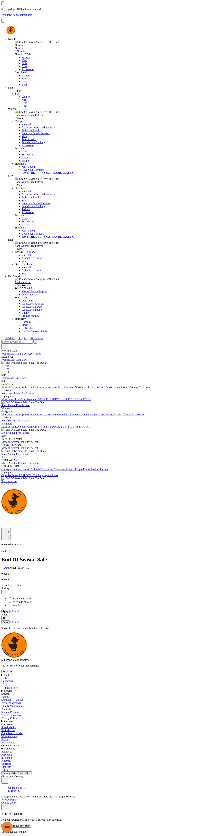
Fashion (26, 160)
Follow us (10, 748)
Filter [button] (18, 585)
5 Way (25, 224)
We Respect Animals (33, 303)
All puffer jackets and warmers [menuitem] (27, 387)
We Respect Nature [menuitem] (51, 469)
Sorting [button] (7, 585)
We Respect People (32, 309)
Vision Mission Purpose (34, 291)
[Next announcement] (2, 21)
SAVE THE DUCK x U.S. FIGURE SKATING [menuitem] (64, 399)
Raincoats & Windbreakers (36, 133)
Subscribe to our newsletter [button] (15, 659)
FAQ (4, 684)
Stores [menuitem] (15, 475)
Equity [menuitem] (87, 469)
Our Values (28, 294)
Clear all (14, 611)
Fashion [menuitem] (33, 393)
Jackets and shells (31, 130)
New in (19, 48)
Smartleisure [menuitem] (15, 393)
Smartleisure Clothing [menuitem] (127, 387)
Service (8, 690)
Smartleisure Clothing (33, 142)
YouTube (6, 763)
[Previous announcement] (2, 3)
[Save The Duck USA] (10, 30)
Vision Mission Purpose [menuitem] (14, 463)
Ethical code (8, 730)
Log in (22, 338)
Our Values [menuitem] (33, 463)
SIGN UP (7, 671)
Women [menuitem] (5, 353)
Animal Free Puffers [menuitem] (22, 441)
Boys (24, 66)
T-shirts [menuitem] (127, 414)
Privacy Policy (9, 718)
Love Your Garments (33, 169)
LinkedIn (6, 766)
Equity (25, 312)
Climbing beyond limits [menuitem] (45, 475)
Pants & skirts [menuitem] (107, 387)
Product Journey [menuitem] (99, 469)
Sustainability (8, 727)
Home (4, 567)
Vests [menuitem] (96, 387)
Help (7, 674)
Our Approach (29, 300)
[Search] (3, 517)
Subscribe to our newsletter (16, 826)
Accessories (28, 69)
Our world (10, 721)
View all (26, 124)
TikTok (5, 769)
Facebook (6, 754)
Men (24, 60)
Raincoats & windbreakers (36, 203)
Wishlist (10, 338)
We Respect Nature (32, 306)
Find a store (36, 338)
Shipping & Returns (12, 699)
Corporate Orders (10, 745)
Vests (24, 136)
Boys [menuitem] (25, 353)
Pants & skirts (29, 139)
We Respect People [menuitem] (72, 469)
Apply (5, 611)
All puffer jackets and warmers (38, 127)
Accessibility (8, 742)
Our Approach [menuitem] (9, 469)
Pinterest (6, 760)
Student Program (10, 712)
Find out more (23, 282)
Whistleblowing (9, 736)
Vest (24, 261)
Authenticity (8, 709)
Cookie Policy (9, 802)
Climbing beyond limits (34, 331)
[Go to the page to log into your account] (2, 521)
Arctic (25, 157)
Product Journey (30, 315)
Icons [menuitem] (4, 393)
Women (26, 57)
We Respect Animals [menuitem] (28, 469)
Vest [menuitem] (35, 441)
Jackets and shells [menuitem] (54, 387)
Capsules (26, 321)
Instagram (6, 757)
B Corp (5, 739)
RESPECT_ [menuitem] (26, 475)
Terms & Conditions (12, 715)
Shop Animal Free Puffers (29, 115)
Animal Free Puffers (32, 258)
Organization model (12, 733)
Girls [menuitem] (19, 353)
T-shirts (26, 209)
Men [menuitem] (13, 353)
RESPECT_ (28, 327)
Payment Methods (11, 702)
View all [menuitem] (6, 387)
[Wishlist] (3, 526)
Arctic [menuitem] (25, 393)
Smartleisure (28, 154)
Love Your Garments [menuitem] (26, 399)
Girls (24, 63)
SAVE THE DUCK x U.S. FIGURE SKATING (48, 172)
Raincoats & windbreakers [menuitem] (84, 414)
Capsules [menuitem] (6, 475)
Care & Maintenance (12, 706)
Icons (24, 151)
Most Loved (28, 166)
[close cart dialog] (9, 551)
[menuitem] (108, 361)
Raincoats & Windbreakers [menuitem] (78, 387)
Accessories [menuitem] (34, 353)
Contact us (7, 681)
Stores (25, 324)
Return (5, 696)
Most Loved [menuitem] (8, 399)
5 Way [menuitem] (25, 420)
